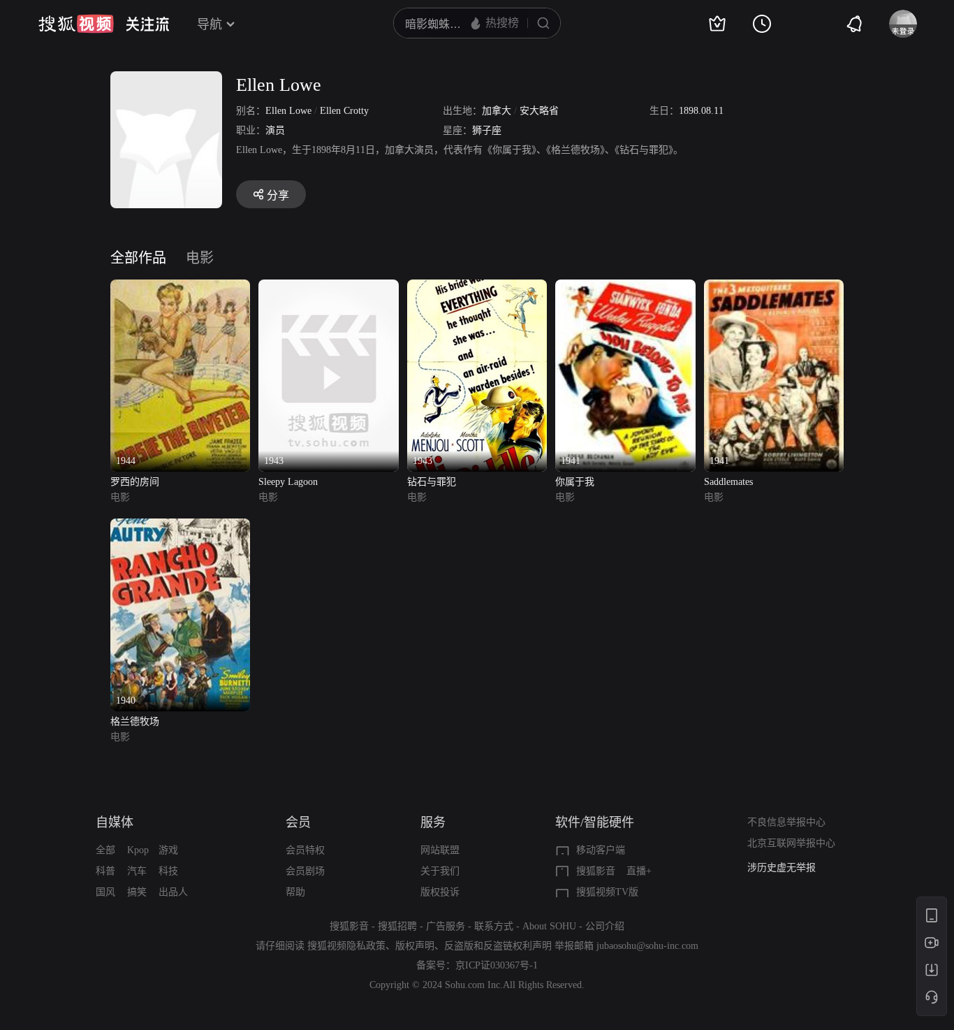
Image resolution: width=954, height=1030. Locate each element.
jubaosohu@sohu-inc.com (647, 946)
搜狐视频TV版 (607, 892)
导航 (209, 24)
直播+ (639, 871)
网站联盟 (440, 850)
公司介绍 (604, 926)
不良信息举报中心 (786, 822)
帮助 (295, 892)
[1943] (328, 287)
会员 (298, 822)
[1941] (625, 287)
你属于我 (574, 482)
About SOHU (549, 926)
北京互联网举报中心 (791, 843)
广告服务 (445, 926)
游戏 (168, 850)
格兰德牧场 (134, 721)
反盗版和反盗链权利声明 (498, 946)
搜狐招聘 (397, 926)
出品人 (173, 892)
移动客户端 (600, 850)
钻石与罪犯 (431, 482)
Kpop (138, 850)
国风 (105, 892)
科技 (168, 871)
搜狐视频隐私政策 (346, 946)
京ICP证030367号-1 (496, 965)
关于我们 (440, 871)
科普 (105, 871)
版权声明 (414, 946)
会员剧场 (305, 871)
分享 (278, 195)
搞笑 (137, 892)
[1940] (180, 526)
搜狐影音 (595, 871)
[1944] (180, 287)
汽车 (137, 871)
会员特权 (305, 850)
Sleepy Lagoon (288, 482)
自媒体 (114, 822)
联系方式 (493, 926)
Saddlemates (728, 482)
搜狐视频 (76, 23)
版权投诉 (440, 892)
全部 (105, 850)
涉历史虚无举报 (781, 867)
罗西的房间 (134, 482)
